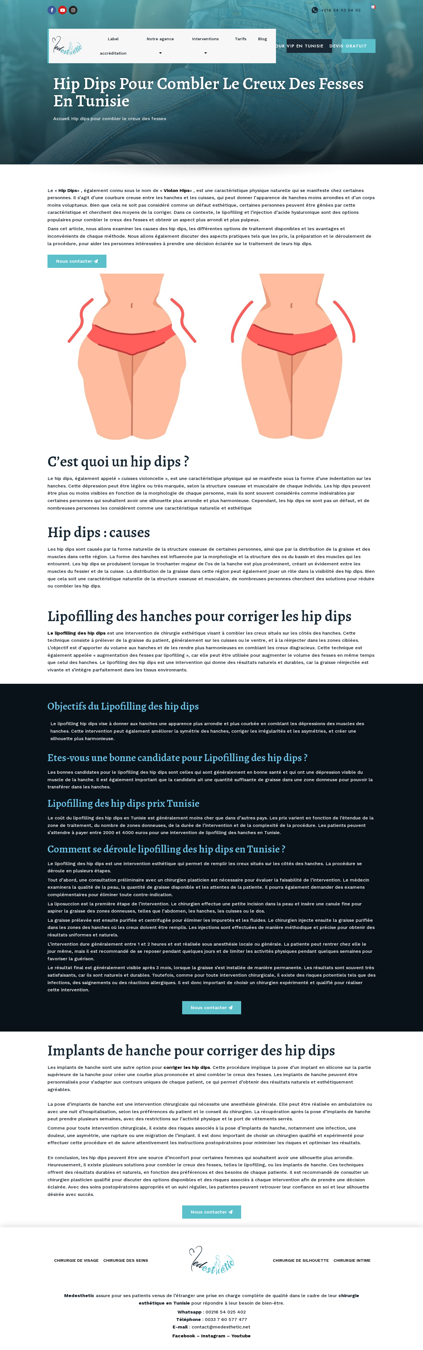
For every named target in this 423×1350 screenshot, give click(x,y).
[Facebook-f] (51, 10)
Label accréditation (113, 46)
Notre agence (160, 39)
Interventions (205, 39)
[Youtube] (62, 10)
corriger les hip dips (186, 1067)
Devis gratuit (354, 46)
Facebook (183, 1336)
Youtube (241, 1336)
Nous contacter (74, 261)
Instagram (213, 1336)
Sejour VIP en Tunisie (305, 46)
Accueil (61, 118)
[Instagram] (73, 10)
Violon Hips (177, 190)
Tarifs (240, 39)
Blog (262, 39)
